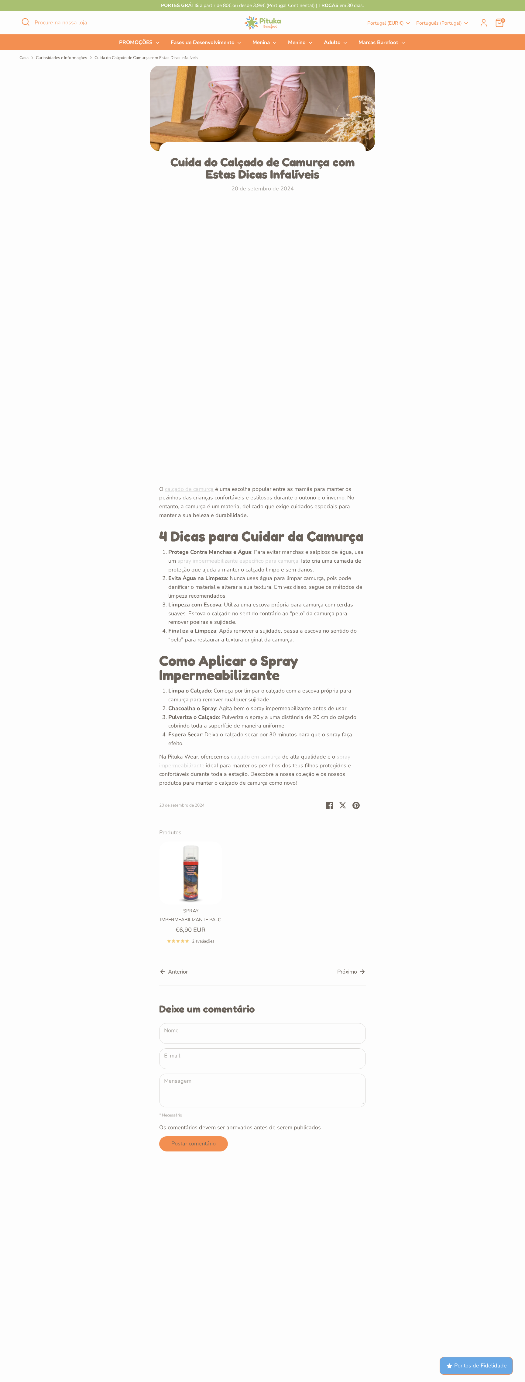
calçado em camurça (256, 756)
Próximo (348, 971)
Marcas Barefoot (379, 42)
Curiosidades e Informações (61, 58)
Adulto (333, 42)
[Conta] (484, 23)
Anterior (177, 971)
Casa (24, 58)
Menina (261, 42)
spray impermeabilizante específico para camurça (237, 560)
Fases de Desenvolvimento (203, 42)
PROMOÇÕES (136, 42)
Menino (297, 42)
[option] (186, 895)
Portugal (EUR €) (385, 23)
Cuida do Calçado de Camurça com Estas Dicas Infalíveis (146, 58)
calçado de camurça (189, 489)
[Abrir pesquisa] (25, 22)
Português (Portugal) (439, 23)
